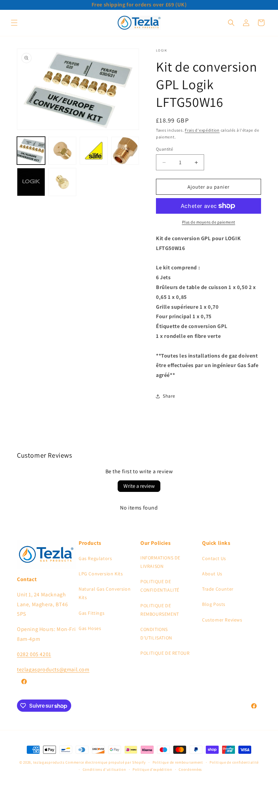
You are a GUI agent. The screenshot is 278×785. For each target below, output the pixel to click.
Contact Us (214, 558)
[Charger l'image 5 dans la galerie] (31, 182)
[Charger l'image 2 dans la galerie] (62, 151)
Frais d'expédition (202, 130)
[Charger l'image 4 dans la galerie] (125, 151)
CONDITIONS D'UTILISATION (156, 633)
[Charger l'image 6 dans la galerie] (62, 182)
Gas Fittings (91, 613)
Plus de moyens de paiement (208, 222)
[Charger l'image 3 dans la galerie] (94, 151)
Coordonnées (190, 769)
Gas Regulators (95, 558)
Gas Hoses (90, 628)
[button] (14, 22)
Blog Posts (213, 604)
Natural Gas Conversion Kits (105, 593)
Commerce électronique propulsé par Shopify (105, 762)
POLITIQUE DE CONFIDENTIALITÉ (159, 585)
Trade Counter (218, 589)
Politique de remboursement (178, 762)
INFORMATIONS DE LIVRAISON (160, 562)
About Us (212, 574)
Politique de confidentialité (234, 762)
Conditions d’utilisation (104, 769)
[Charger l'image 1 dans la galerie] (31, 151)
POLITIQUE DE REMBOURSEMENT (159, 609)
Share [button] (169, 396)
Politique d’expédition (152, 769)
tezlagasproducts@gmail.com (53, 669)
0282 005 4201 (34, 654)
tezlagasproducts (49, 762)
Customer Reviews (222, 620)
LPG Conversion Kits (101, 574)
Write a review (139, 486)
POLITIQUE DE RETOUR (165, 653)
